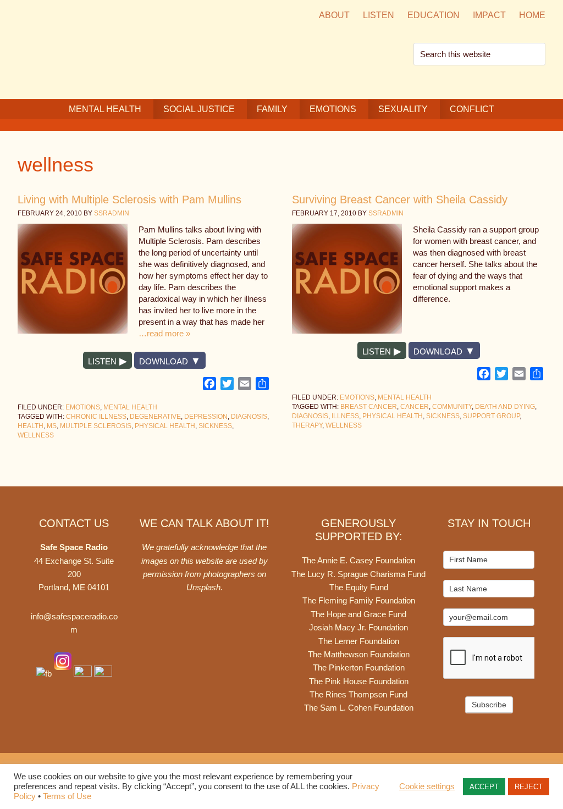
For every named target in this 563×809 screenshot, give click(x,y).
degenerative (155, 416)
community (452, 407)
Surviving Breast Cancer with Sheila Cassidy (399, 199)
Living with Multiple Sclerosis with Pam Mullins (129, 199)
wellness (36, 435)
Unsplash (203, 587)
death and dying (505, 407)
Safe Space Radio (111, 48)
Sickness (215, 426)
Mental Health (130, 407)
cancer (414, 407)
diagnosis (249, 416)
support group (491, 416)
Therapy (307, 425)
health (30, 426)
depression (206, 416)
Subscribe (489, 704)
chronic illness (96, 416)
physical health (165, 426)
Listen (102, 361)
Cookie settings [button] (427, 786)
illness (345, 416)
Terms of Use (67, 796)
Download (163, 361)
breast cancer (368, 407)
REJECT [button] (529, 787)
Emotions (82, 407)
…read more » (164, 333)
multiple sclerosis (95, 426)
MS (52, 426)
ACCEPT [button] (484, 787)
